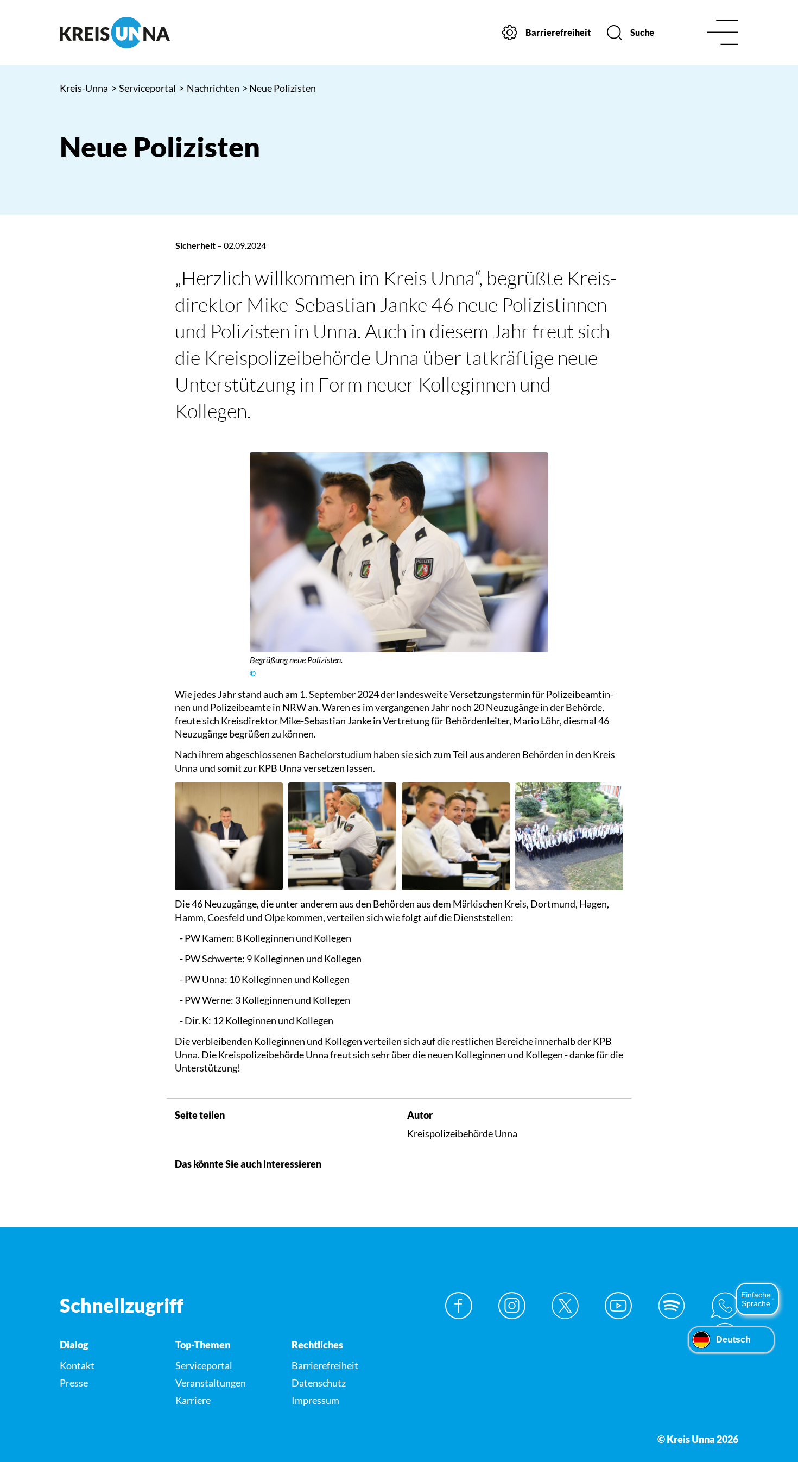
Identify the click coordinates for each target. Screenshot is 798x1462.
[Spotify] (671, 1305)
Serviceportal (143, 88)
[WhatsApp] (724, 1305)
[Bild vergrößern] (399, 552)
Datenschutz (319, 1383)
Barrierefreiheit (325, 1365)
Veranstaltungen (210, 1383)
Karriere (193, 1400)
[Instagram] (511, 1305)
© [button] (253, 673)
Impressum (315, 1400)
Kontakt (77, 1365)
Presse (74, 1383)
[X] (565, 1305)
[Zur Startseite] (138, 32)
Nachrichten (209, 88)
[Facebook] (458, 1305)
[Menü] (722, 32)
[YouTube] (618, 1305)
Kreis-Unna (84, 88)
